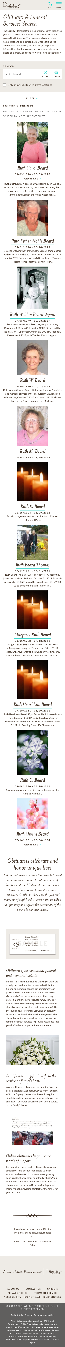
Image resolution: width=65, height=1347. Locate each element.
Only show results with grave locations (30, 84)
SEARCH (8, 66)
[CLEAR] (45, 73)
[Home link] (12, 5)
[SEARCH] (56, 72)
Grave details (31, 178)
